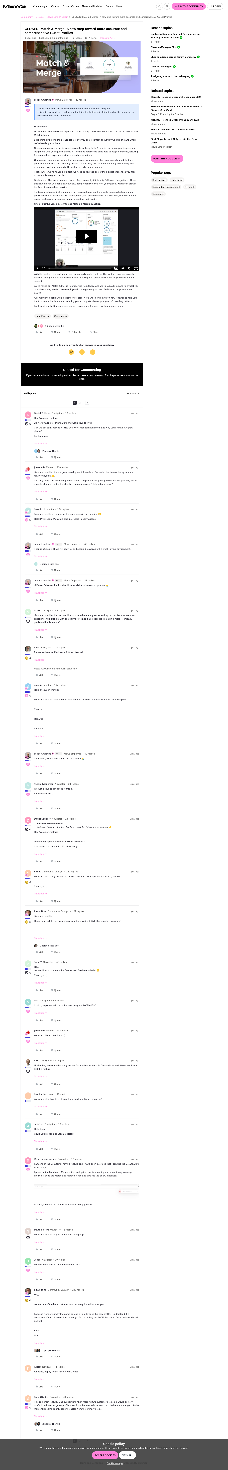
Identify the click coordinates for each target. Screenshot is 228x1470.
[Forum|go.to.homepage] (16, 6)
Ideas (119, 6)
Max (36, 1000)
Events (109, 6)
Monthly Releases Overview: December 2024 (176, 97)
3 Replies (156, 41)
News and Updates (92, 6)
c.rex (37, 647)
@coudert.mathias (48, 418)
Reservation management (166, 187)
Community (27, 17)
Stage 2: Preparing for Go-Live (167, 114)
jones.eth (39, 467)
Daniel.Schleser (42, 413)
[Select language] (167, 6)
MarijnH (38, 610)
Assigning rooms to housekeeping (170, 76)
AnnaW (38, 962)
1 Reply (155, 51)
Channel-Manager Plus (164, 47)
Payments (189, 187)
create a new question (92, 375)
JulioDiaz (39, 1124)
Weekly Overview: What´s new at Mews (173, 129)
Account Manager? (161, 66)
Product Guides (70, 6)
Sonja (37, 871)
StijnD (37, 1060)
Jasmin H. (39, 509)
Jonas (37, 1259)
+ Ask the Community (167, 158)
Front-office (177, 180)
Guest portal (60, 316)
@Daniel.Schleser (43, 585)
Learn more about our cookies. (172, 1448)
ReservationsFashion (45, 1159)
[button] (189, 6)
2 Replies (156, 70)
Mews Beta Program (57, 17)
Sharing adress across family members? (173, 57)
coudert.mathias (42, 99)
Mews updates (158, 101)
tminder (38, 1094)
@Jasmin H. (49, 549)
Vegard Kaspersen (44, 784)
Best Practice (43, 316)
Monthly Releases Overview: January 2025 (175, 119)
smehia (38, 685)
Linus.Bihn (40, 911)
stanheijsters (41, 1229)
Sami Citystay (41, 1397)
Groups (55, 6)
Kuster (37, 1366)
